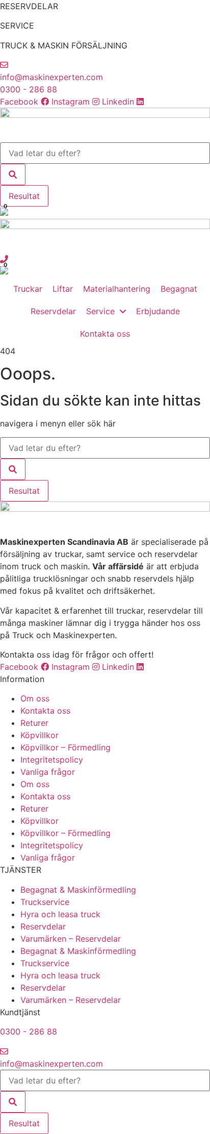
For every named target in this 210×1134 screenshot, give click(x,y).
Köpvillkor (39, 735)
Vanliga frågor (47, 772)
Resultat (24, 196)
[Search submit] (12, 174)
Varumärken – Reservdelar (70, 939)
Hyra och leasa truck (60, 914)
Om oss (34, 698)
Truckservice (44, 902)
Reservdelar (43, 926)
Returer (34, 723)
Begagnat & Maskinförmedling (78, 890)
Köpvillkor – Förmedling (65, 747)
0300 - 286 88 (28, 89)
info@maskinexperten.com (51, 77)
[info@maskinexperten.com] (4, 65)
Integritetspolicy (51, 759)
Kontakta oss (45, 710)
